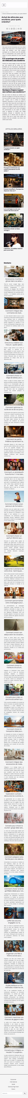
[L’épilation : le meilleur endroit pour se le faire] (14, 240)
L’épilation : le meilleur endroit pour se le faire (13, 249)
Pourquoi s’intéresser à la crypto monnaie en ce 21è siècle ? (12, 169)
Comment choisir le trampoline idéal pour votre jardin (14, 731)
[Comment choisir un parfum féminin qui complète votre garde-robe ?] (14, 528)
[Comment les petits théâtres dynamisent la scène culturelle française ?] (14, 431)
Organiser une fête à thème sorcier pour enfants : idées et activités (14, 957)
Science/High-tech (13, 1086)
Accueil (2, 12)
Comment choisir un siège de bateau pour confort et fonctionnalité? (14, 378)
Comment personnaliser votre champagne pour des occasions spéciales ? (14, 603)
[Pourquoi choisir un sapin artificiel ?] (14, 139)
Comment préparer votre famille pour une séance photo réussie (14, 859)
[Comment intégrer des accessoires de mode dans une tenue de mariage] (14, 754)
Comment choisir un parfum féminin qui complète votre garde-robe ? (14, 539)
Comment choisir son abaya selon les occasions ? (14, 635)
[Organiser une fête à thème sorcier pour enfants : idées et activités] (14, 946)
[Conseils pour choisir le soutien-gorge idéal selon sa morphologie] (14, 818)
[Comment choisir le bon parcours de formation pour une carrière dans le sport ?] (14, 496)
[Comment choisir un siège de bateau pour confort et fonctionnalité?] (14, 368)
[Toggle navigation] (4, 5)
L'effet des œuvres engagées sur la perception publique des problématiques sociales (14, 924)
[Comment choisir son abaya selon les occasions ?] (14, 625)
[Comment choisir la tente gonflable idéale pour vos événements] (14, 881)
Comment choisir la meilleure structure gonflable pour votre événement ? (14, 668)
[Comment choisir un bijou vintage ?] (14, 220)
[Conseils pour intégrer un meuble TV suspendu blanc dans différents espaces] (14, 1042)
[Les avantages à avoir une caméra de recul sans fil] (14, 201)
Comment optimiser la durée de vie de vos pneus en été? (14, 409)
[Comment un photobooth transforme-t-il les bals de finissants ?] (14, 464)
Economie (13, 1079)
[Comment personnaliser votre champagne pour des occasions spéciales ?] (14, 593)
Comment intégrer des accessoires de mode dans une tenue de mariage (14, 765)
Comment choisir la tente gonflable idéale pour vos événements (14, 891)
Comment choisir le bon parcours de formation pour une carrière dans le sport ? (14, 507)
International (13, 1082)
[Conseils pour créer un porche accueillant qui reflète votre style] (14, 689)
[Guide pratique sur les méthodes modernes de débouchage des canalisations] (14, 978)
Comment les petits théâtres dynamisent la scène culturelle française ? (14, 442)
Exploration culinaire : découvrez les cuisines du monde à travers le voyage (14, 796)
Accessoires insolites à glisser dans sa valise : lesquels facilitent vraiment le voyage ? (14, 282)
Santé (13, 1084)
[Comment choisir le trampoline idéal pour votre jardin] (14, 721)
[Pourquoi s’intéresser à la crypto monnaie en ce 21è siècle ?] (14, 159)
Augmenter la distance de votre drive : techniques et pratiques (14, 571)
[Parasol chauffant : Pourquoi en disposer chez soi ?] (14, 181)
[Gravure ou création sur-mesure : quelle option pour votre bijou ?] (14, 335)
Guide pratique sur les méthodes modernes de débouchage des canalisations (14, 988)
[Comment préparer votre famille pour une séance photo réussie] (14, 849)
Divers (7, 12)
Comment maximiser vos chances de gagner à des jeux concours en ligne (14, 1019)
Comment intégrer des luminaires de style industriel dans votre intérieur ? (14, 314)
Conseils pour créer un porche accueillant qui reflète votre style (14, 699)
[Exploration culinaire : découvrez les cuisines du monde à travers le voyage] (14, 786)
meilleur (14, 72)
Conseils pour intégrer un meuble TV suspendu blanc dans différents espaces (14, 1053)
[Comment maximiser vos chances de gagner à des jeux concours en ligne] (14, 1009)
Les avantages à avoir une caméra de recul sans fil (12, 209)
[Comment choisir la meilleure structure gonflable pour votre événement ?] (14, 658)
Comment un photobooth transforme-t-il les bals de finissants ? (14, 474)
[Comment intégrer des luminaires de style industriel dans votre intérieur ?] (14, 303)
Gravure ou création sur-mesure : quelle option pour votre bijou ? (14, 345)
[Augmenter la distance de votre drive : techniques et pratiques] (14, 561)
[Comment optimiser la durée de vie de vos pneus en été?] (14, 400)
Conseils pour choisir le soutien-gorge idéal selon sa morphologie (14, 828)
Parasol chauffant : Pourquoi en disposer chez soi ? (14, 189)
